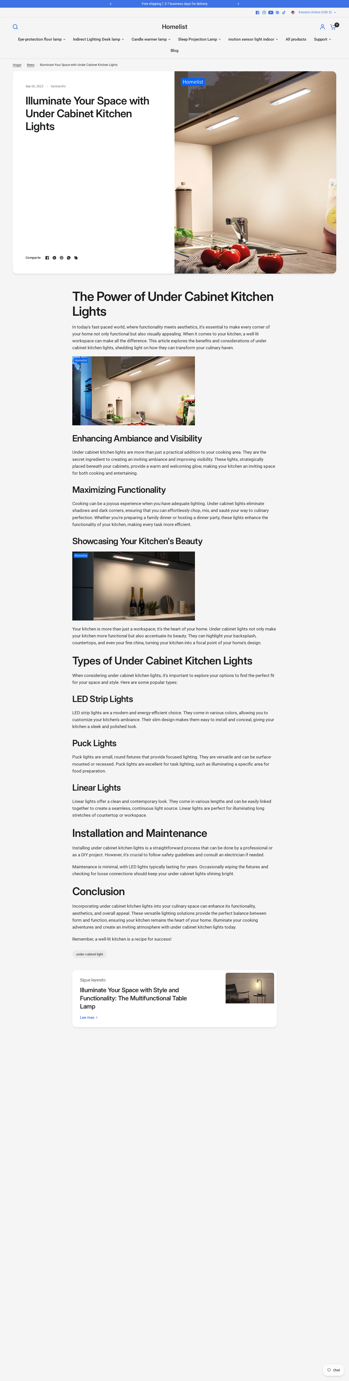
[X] (54, 258)
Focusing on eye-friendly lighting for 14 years (174, 4)
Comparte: (33, 257)
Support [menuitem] (320, 39)
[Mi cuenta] (323, 27)
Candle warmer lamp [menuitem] (149, 39)
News (30, 65)
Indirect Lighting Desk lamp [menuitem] (96, 39)
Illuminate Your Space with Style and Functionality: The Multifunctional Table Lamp (133, 998)
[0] (332, 27)
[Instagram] (264, 12)
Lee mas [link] (87, 1018)
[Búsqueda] (16, 26)
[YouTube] (270, 12)
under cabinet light (89, 954)
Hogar (17, 65)
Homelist (174, 27)
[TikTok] (284, 12)
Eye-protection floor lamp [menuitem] (40, 39)
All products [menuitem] (296, 39)
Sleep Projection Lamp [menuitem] (197, 39)
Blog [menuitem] (175, 50)
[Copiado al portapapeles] (76, 258)
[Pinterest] (277, 12)
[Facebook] (257, 12)
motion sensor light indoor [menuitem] (251, 39)
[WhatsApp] (69, 258)
